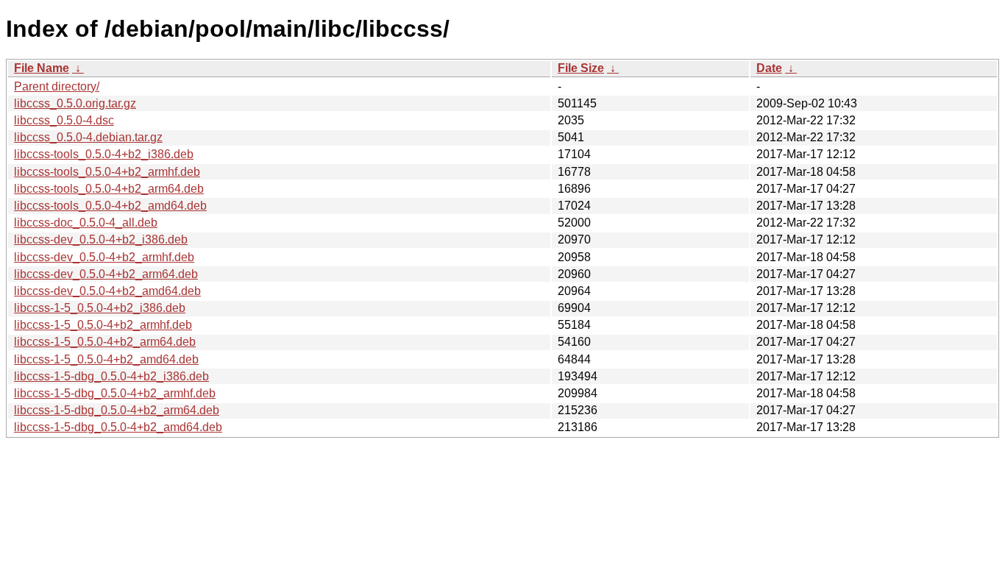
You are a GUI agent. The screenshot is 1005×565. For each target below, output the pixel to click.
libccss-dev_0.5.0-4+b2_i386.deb (101, 239)
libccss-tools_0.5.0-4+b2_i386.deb (103, 154)
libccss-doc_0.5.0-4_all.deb (85, 222)
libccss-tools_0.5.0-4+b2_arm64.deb (109, 188)
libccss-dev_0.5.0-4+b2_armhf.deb (104, 257)
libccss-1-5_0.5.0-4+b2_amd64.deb (106, 359)
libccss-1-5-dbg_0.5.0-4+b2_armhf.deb (115, 393)
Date (769, 68)
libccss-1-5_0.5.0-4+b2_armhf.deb (103, 325)
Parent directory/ (56, 86)
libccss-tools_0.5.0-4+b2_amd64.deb (110, 205)
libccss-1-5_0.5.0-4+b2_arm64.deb (105, 341)
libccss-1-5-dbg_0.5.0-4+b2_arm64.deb (116, 410)
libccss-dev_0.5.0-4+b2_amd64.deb (107, 291)
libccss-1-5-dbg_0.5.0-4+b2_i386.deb (111, 376)
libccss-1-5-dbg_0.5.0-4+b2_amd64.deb (118, 427)
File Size (581, 68)
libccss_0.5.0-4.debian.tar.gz (88, 137)
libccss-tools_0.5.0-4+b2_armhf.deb (107, 172)
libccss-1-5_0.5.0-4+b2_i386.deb (99, 308)
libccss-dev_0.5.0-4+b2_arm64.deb (106, 274)
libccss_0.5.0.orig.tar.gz (75, 103)
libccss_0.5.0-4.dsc (64, 120)
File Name (41, 68)
